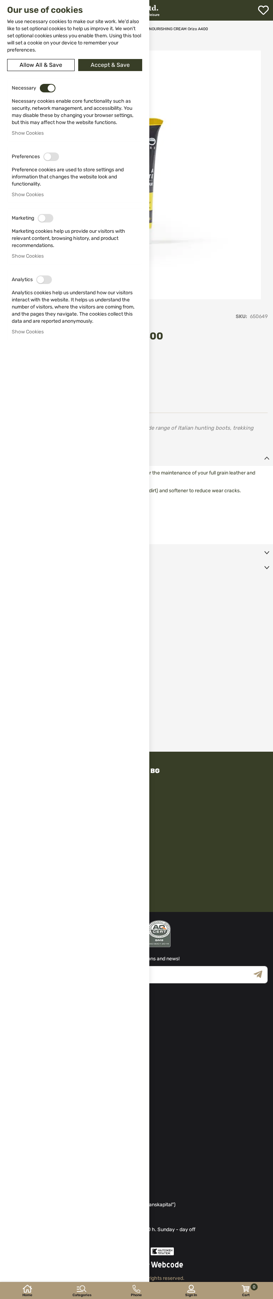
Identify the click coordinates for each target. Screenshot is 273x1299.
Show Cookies (28, 133)
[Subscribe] (260, 974)
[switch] (47, 88)
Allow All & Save (41, 64)
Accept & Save (110, 64)
